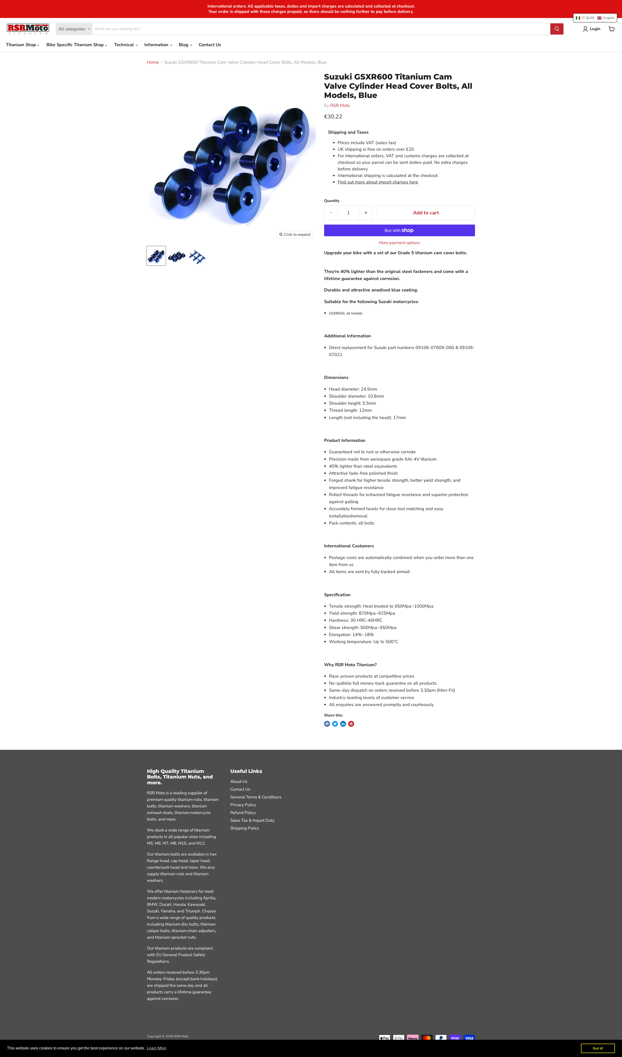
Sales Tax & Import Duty (252, 820)
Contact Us (210, 45)
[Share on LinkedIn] (343, 724)
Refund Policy (243, 812)
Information (157, 45)
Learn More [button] (156, 1048)
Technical (124, 45)
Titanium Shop (21, 45)
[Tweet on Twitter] (335, 724)
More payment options (399, 242)
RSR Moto (340, 105)
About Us (238, 781)
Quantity (331, 201)
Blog (184, 45)
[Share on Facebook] (327, 724)
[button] (595, 18)
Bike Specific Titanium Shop (75, 45)
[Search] (556, 29)
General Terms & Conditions (255, 797)
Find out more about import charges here (378, 182)
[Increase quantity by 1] (366, 212)
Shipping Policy (244, 828)
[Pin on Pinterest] (351, 724)
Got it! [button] (598, 1048)
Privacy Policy (243, 805)
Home (153, 62)
